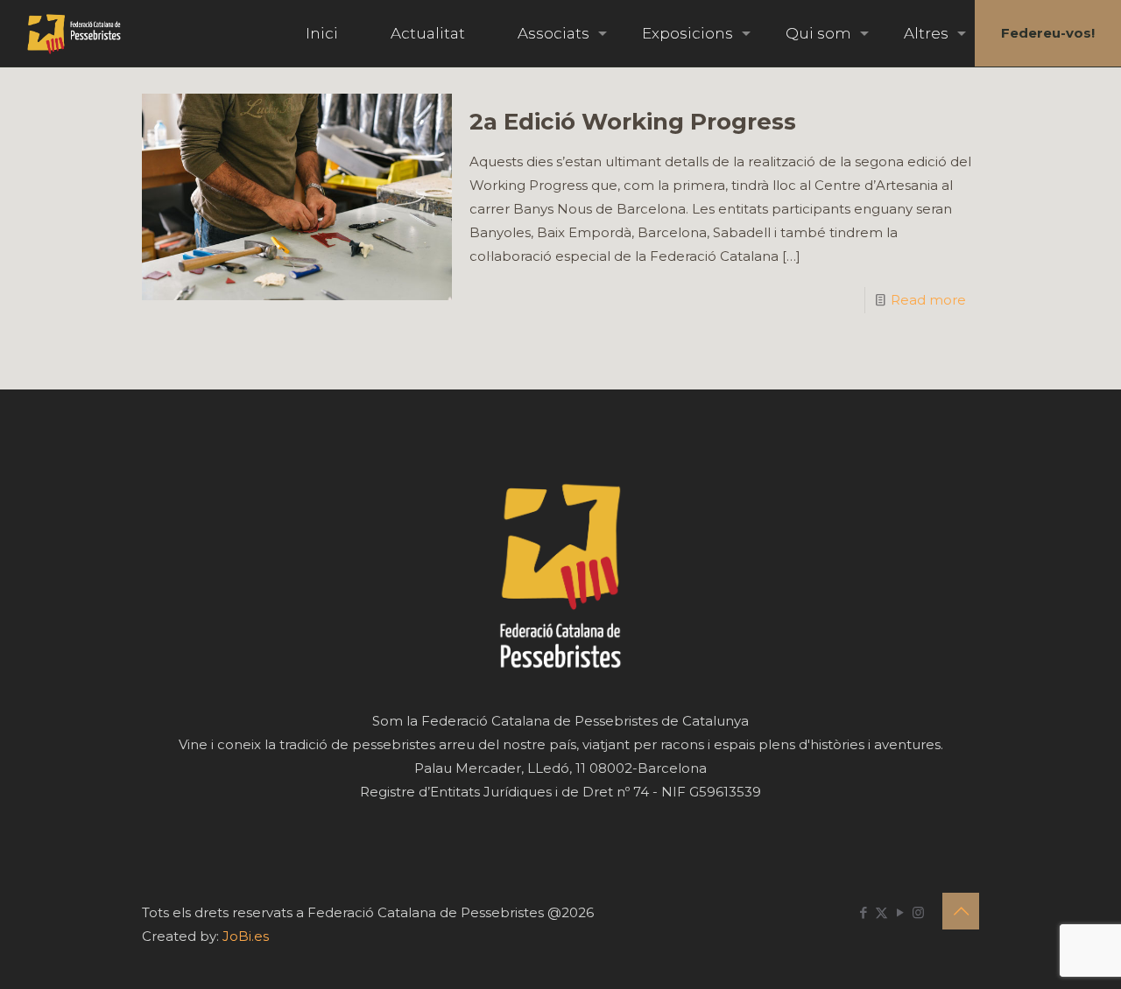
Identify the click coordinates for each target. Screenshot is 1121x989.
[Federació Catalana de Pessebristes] (74, 33)
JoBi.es (245, 936)
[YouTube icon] (899, 912)
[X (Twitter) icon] (881, 912)
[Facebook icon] (863, 912)
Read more (928, 299)
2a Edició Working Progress (632, 122)
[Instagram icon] (918, 912)
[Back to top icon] (960, 911)
